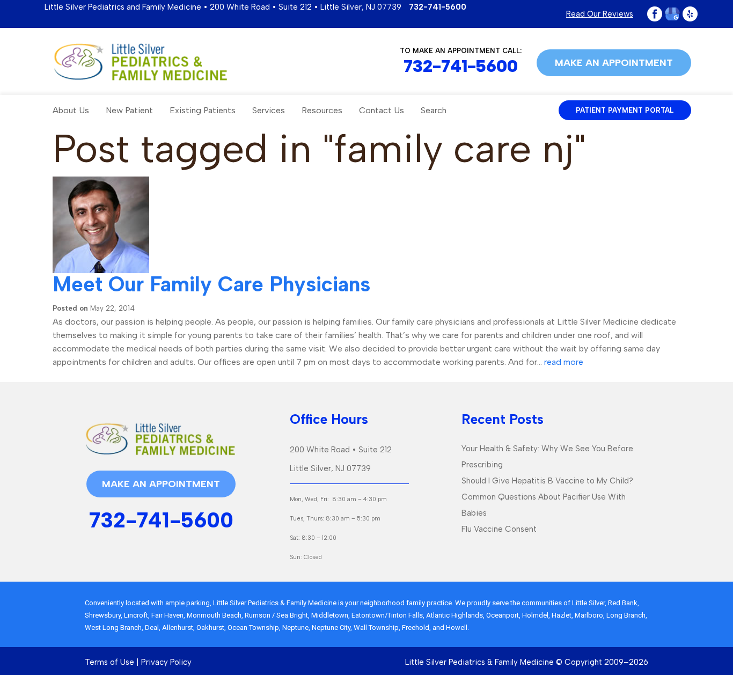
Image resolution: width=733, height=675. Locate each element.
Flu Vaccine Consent (499, 529)
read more (563, 362)
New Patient (129, 110)
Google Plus (672, 13)
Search (433, 110)
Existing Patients (203, 110)
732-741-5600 (437, 7)
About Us (71, 110)
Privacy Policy (166, 662)
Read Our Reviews (599, 14)
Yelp (690, 13)
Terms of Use (109, 662)
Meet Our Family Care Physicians (211, 284)
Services (268, 110)
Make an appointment (614, 63)
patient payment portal (625, 110)
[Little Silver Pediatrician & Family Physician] (140, 62)
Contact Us (381, 110)
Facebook (654, 13)
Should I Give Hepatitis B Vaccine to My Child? (547, 481)
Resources (322, 110)
